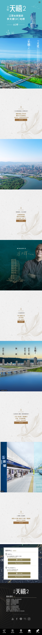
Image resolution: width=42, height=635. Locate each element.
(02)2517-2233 (20, 576)
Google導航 (20, 559)
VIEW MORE (21, 119)
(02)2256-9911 (20, 563)
